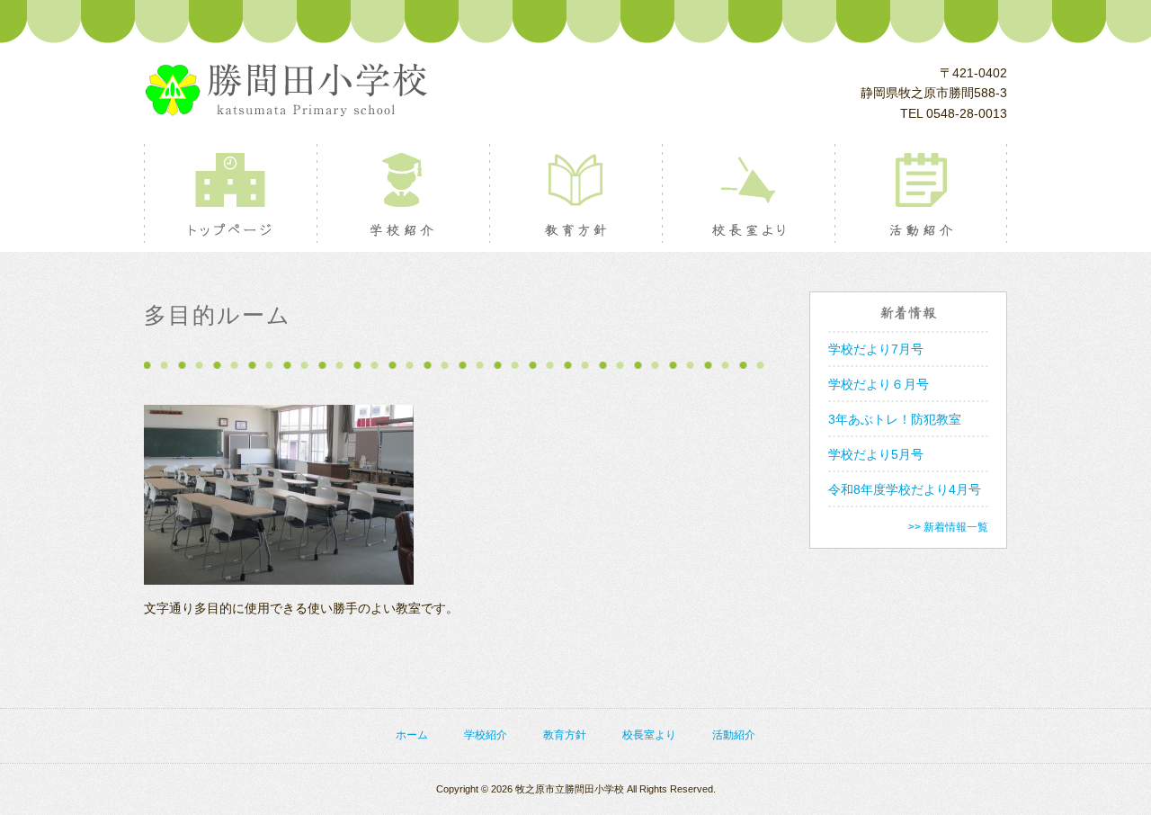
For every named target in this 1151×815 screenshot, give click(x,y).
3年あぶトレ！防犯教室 (894, 419)
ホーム (412, 735)
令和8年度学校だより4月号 (904, 489)
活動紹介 (920, 193)
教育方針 (575, 193)
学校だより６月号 (878, 384)
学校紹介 (402, 193)
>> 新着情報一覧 (948, 527)
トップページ (230, 193)
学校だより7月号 (875, 349)
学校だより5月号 (875, 454)
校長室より (748, 193)
